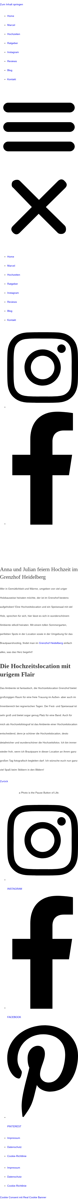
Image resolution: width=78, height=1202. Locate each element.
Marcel (11, 25)
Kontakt (11, 79)
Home (10, 16)
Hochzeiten (13, 34)
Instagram (13, 52)
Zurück (4, 781)
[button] (39, 168)
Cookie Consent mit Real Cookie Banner (23, 1197)
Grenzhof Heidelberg (51, 643)
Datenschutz (14, 1147)
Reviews (12, 61)
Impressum (13, 1138)
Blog (9, 70)
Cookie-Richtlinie (16, 1156)
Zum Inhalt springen (11, 4)
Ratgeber (12, 43)
